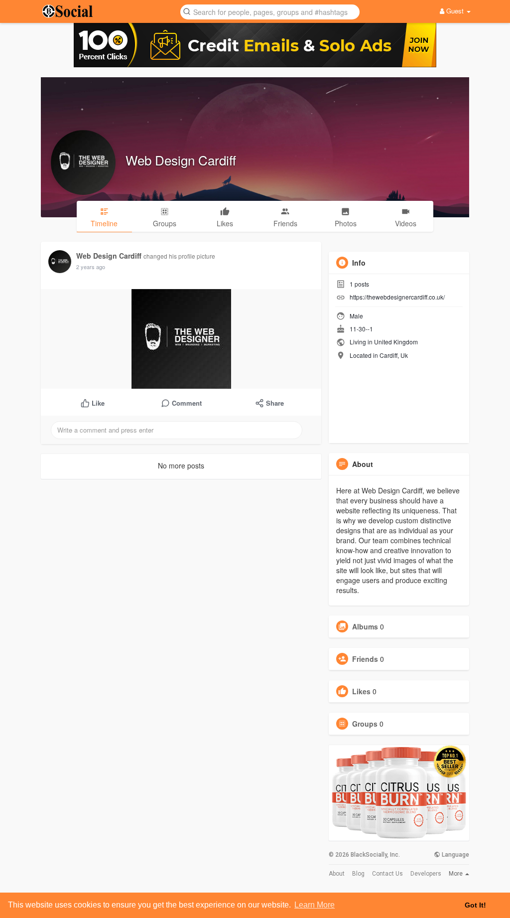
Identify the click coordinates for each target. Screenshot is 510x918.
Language (454, 855)
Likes (361, 691)
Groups (365, 724)
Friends (365, 659)
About (337, 874)
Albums (365, 626)
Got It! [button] (475, 905)
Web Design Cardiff (181, 160)
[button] (270, 11)
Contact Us (387, 874)
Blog (358, 874)
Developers (425, 874)
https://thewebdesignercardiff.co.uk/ (397, 297)
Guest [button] (455, 10)
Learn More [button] (314, 905)
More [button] (456, 873)
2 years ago (90, 267)
